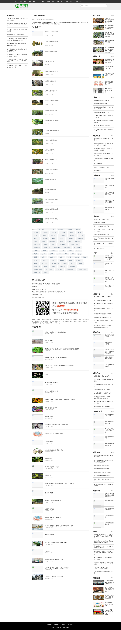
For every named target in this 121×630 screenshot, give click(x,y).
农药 (43, 1)
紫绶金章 (62, 260)
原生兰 (72, 263)
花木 (62, 1)
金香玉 (71, 232)
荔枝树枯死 (53, 251)
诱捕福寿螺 (72, 266)
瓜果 (58, 1)
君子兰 (35, 257)
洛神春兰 (36, 260)
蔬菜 (77, 1)
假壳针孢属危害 (38, 269)
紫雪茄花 (41, 229)
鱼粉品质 (34, 286)
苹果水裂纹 (70, 238)
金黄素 (35, 263)
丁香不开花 (51, 229)
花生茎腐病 (62, 235)
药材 (81, 1)
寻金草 (53, 266)
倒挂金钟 (45, 238)
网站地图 (70, 624)
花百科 (48, 1)
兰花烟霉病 (37, 247)
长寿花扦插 (52, 257)
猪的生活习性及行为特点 (39, 289)
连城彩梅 (45, 232)
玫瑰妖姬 (69, 229)
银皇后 (51, 254)
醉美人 (77, 257)
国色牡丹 (53, 235)
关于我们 (49, 624)
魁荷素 (61, 241)
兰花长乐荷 (37, 266)
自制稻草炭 (37, 272)
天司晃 (69, 241)
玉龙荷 (61, 257)
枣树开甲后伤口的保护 (38, 297)
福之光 (79, 232)
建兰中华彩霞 (82, 269)
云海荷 (80, 263)
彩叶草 (43, 254)
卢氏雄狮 (78, 260)
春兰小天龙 (59, 269)
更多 (112, 15)
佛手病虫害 (77, 247)
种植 (30, 1)
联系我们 (56, 624)
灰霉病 (53, 238)
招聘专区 (63, 624)
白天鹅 (70, 260)
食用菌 (72, 1)
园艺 (25, 1)
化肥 (39, 1)
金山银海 (60, 229)
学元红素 (63, 232)
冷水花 (35, 241)
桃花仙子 (45, 260)
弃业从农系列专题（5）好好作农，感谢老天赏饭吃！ (46, 284)
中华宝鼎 (44, 235)
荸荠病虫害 (47, 247)
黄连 (79, 254)
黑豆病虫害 (57, 247)
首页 (16, 1)
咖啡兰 (69, 257)
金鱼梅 (65, 263)
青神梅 (45, 244)
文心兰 (35, 254)
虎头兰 (53, 260)
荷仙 (53, 244)
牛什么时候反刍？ (37, 294)
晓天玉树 (54, 232)
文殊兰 (78, 251)
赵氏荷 (35, 235)
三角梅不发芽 (74, 244)
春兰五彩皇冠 (55, 263)
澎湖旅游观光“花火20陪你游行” (16, 34)
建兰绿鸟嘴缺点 (71, 269)
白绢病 (43, 241)
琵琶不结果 (72, 235)
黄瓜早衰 (36, 238)
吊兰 (66, 254)
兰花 (53, 1)
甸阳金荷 (77, 241)
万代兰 (62, 251)
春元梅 (78, 229)
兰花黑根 (36, 251)
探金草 (45, 272)
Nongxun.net (43, 19)
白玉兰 (59, 254)
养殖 (34, 1)
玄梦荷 (44, 251)
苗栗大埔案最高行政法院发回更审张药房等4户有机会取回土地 (49, 292)
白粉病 (81, 235)
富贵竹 (43, 257)
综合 (21, 1)
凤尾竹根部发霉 (62, 244)
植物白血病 (80, 238)
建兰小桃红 (44, 263)
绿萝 (73, 254)
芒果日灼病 (52, 241)
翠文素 (84, 257)
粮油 (67, 1)
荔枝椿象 (36, 232)
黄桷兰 (70, 251)
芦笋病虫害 (67, 247)
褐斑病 (61, 238)
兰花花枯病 (37, 244)
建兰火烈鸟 (49, 269)
